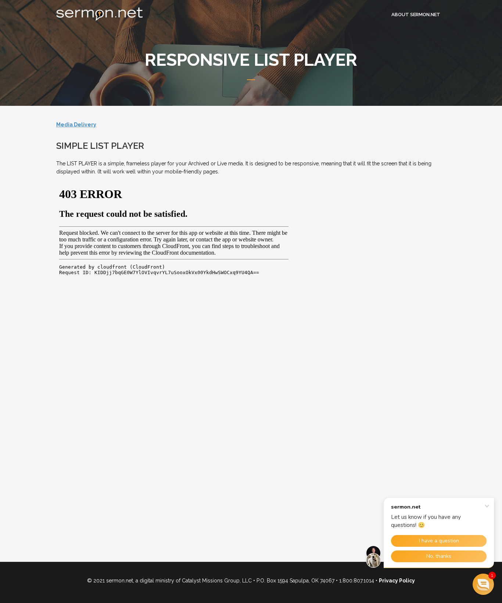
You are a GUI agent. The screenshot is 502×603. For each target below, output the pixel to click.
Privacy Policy (397, 581)
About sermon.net (415, 14)
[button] (483, 584)
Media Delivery (76, 125)
